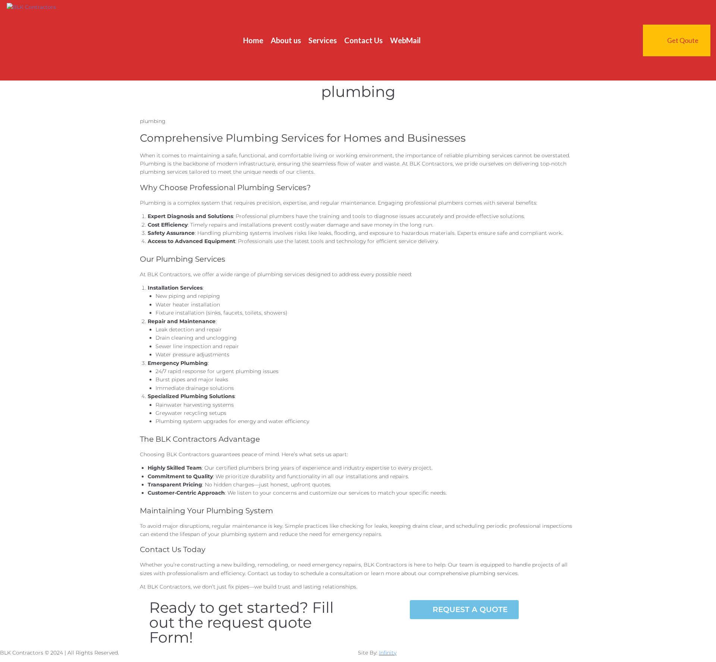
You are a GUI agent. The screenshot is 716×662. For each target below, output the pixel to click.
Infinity (387, 652)
